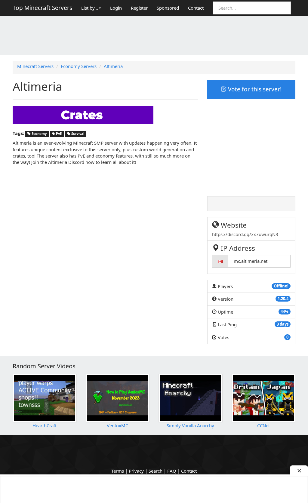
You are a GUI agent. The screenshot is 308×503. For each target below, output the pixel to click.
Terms (117, 471)
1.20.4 (283, 298)
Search (155, 471)
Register (139, 8)
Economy (39, 133)
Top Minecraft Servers (42, 8)
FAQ (171, 471)
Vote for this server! (254, 89)
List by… (89, 8)
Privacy (136, 471)
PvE (58, 133)
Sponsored (168, 8)
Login (116, 8)
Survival (77, 133)
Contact (196, 8)
